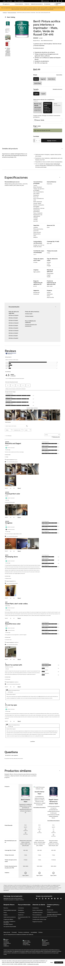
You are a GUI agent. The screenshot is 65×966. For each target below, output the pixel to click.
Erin (6, 558)
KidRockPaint (7, 605)
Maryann (6, 495)
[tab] (8, 24)
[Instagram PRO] (42, 899)
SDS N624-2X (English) (13, 320)
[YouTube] (45, 898)
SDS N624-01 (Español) (13, 338)
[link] (59, 1)
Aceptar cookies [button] (58, 962)
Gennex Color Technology (53, 163)
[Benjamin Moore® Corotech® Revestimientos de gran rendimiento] (10, 942)
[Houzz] (54, 898)
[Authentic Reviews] (11, 353)
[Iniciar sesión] (56, 1)
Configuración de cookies (33, 964)
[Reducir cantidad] (34, 140)
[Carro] (61, 1)
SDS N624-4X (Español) (13, 322)
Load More (32, 741)
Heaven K (7, 445)
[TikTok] (60, 898)
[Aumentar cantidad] (39, 140)
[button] (19, 1)
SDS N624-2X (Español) (13, 315)
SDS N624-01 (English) (13, 335)
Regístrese (6, 898)
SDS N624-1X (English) (13, 317)
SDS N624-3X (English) (13, 325)
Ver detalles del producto (38, 48)
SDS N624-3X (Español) (13, 330)
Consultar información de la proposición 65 (31, 325)
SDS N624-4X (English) (13, 333)
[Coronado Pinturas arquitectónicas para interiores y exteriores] (48, 943)
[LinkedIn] (57, 898)
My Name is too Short (9, 666)
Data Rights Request (8, 924)
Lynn (6, 524)
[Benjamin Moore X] (51, 898)
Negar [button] (51, 962)
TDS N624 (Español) (29, 316)
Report (19, 488)
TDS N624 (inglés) (28, 313)
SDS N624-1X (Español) (13, 327)
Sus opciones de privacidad (10, 926)
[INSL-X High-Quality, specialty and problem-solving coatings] (29, 942)
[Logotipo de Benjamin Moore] (7, 4)
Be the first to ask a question (11, 755)
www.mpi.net (6, 890)
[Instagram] (39, 898)
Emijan (6, 625)
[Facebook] (36, 898)
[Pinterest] (48, 898)
